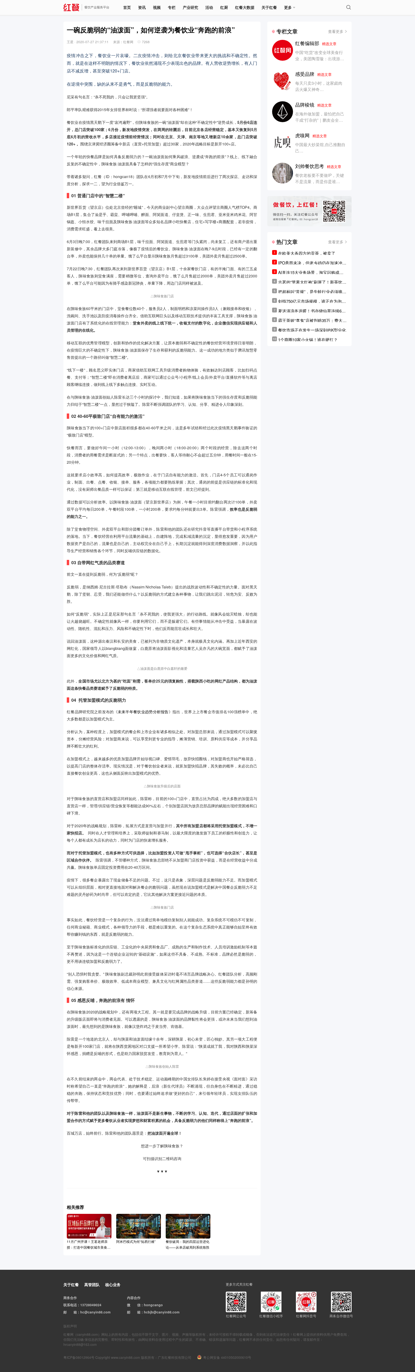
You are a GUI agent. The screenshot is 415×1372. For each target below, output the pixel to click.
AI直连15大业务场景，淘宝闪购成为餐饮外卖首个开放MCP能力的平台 (310, 272)
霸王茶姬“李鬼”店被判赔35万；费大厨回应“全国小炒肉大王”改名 (312, 320)
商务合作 (70, 1297)
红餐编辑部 (315, 43)
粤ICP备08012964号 (78, 1357)
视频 (157, 7)
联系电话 (70, 1304)
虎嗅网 (311, 135)
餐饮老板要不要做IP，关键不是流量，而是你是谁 (319, 178)
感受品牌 (313, 73)
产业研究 (190, 7)
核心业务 (113, 1284)
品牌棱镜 (313, 104)
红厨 (224, 7)
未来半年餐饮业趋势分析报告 (143, 711)
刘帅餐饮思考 (318, 165)
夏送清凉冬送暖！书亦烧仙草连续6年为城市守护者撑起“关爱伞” (312, 311)
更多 (288, 7)
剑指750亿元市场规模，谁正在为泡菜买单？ (312, 301)
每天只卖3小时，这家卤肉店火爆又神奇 (318, 86)
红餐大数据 (244, 7)
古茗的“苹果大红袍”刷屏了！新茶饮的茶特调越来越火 (312, 282)
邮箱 (73, 1312)
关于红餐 (269, 7)
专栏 (172, 7)
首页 (127, 7)
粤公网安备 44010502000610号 (227, 1357)
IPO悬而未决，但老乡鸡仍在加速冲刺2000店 (312, 263)
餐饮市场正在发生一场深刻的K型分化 (312, 330)
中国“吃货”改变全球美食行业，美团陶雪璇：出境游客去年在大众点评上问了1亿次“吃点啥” (319, 61)
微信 (137, 1304)
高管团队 (92, 1284)
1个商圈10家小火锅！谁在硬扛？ (308, 339)
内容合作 (133, 1297)
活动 (209, 7)
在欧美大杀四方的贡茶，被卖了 (306, 253)
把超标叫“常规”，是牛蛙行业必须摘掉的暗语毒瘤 (312, 291)
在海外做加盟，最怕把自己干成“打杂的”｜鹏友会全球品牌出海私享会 (319, 120)
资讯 (142, 7)
